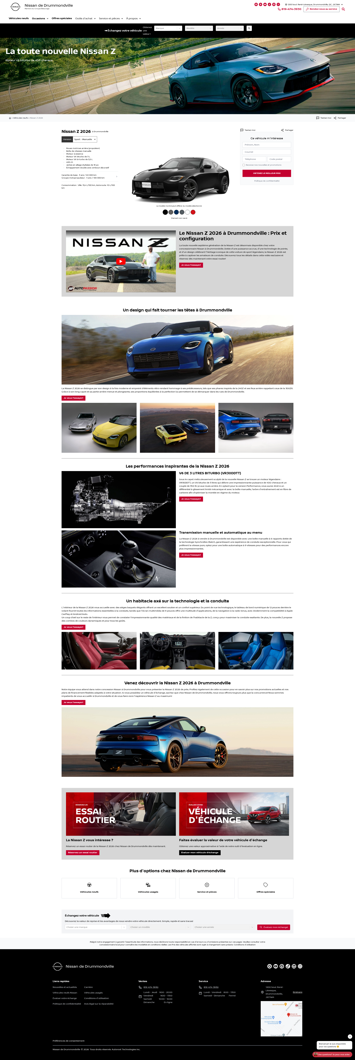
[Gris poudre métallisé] (170, 212)
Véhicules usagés (93, 992)
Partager (289, 130)
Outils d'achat (83, 18)
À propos (132, 18)
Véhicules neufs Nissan (65, 992)
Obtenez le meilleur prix (267, 173)
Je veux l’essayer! (191, 265)
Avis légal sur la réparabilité (98, 1004)
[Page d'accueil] (10, 118)
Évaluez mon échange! (276, 927)
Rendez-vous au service (323, 9)
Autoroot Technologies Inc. (126, 1049)
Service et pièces (109, 18)
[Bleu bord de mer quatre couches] (176, 212)
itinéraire (297, 992)
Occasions (38, 18)
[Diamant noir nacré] (165, 212)
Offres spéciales (62, 18)
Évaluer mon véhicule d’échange (199, 852)
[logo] (15, 7)
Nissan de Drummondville (49, 5)
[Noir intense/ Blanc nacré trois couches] (187, 212)
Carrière (88, 987)
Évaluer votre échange (65, 998)
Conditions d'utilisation (245, 945)
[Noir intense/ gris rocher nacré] (182, 212)
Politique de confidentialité (266, 181)
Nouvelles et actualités (65, 987)
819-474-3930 (291, 9)
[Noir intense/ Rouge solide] (193, 212)
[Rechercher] (343, 9)
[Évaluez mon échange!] (249, 28)
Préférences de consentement (68, 1041)
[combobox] (66, 927)
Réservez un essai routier (82, 852)
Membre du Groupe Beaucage (37, 9)
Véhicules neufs (19, 18)
